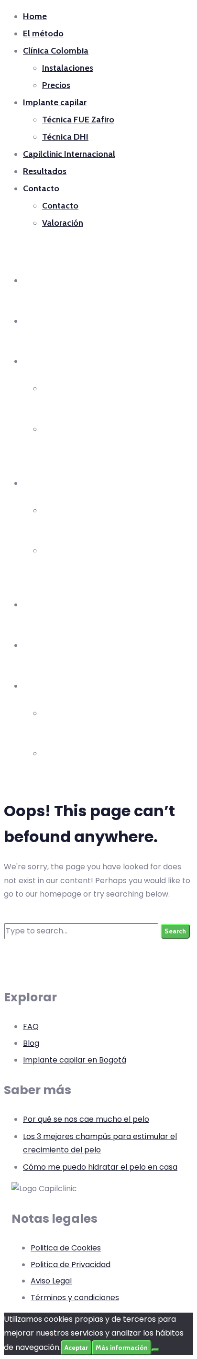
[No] (155, 1349)
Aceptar (76, 1347)
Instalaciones (67, 68)
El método (43, 33)
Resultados (44, 171)
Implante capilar (55, 102)
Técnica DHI (65, 137)
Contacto (41, 188)
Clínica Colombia (55, 50)
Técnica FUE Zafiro (78, 119)
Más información (122, 1347)
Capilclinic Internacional (69, 154)
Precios (56, 85)
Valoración (62, 223)
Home (35, 16)
